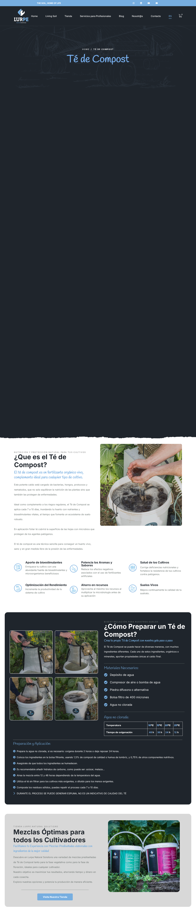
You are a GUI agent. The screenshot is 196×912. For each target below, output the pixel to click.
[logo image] (21, 16)
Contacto (156, 16)
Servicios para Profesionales (95, 16)
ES (170, 16)
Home (34, 16)
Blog (121, 16)
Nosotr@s (137, 16)
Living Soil (51, 16)
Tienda (68, 16)
